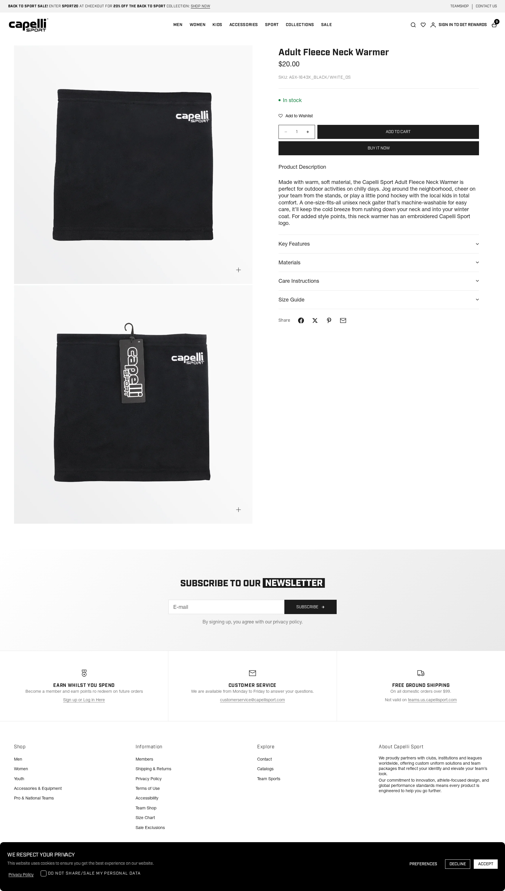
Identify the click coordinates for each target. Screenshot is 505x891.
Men (18, 759)
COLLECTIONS (300, 24)
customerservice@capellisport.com (252, 699)
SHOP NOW (200, 6)
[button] (296, 116)
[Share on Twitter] (315, 320)
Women (21, 768)
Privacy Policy (149, 778)
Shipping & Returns (153, 768)
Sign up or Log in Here (84, 699)
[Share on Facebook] (301, 320)
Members (144, 759)
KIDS (217, 24)
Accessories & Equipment (38, 788)
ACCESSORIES (243, 24)
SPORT (272, 24)
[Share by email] (343, 320)
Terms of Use (148, 788)
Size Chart (145, 817)
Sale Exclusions (150, 827)
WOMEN (198, 24)
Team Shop (146, 808)
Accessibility (147, 798)
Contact (264, 759)
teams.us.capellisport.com (432, 699)
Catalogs (265, 768)
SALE (326, 24)
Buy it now (379, 148)
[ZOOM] (238, 270)
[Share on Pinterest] (329, 320)
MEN (178, 24)
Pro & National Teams (34, 798)
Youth (19, 778)
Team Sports (268, 778)
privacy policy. (288, 622)
